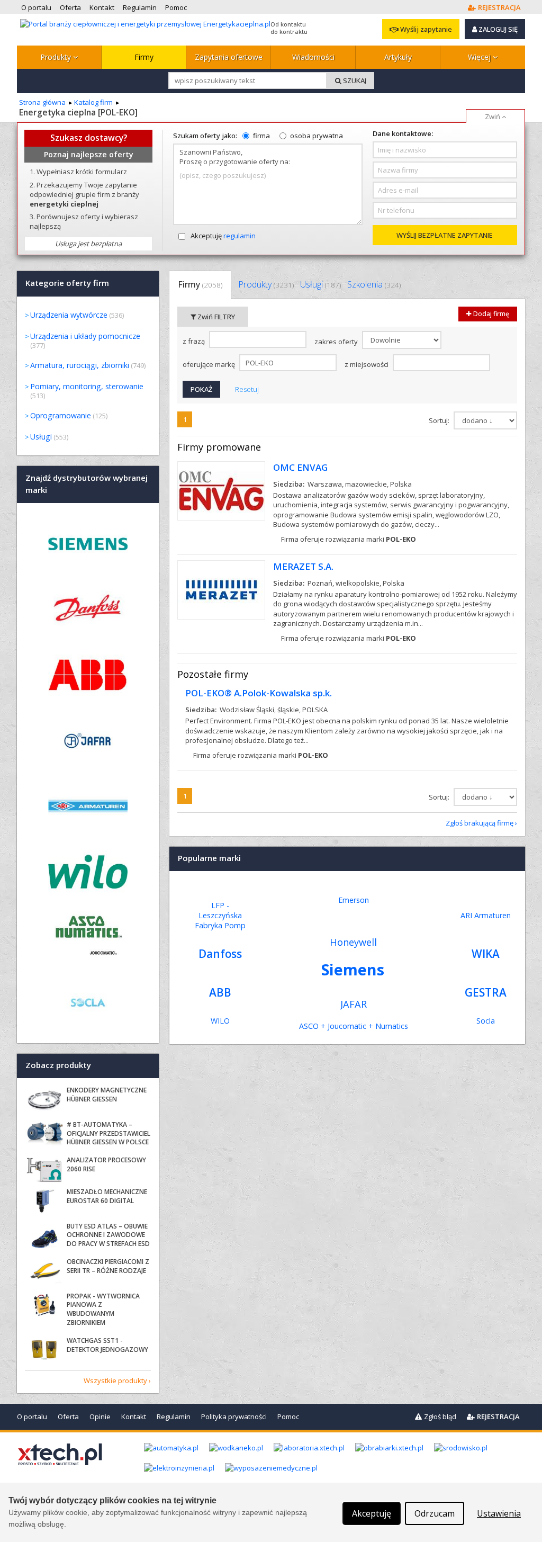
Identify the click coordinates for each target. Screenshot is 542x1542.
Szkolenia (374, 284)
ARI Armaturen (485, 915)
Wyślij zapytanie (425, 29)
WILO (220, 1021)
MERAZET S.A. (303, 566)
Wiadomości (313, 57)
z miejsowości (367, 364)
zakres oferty (336, 341)
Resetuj (247, 389)
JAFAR (353, 1004)
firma (261, 135)
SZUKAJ (353, 80)
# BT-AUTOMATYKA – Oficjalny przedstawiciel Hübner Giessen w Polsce (108, 1133)
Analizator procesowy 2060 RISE (106, 1164)
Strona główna (42, 102)
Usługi (320, 284)
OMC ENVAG (300, 467)
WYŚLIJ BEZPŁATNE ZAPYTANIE (444, 235)
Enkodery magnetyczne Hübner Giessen (107, 1095)
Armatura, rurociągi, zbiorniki (79, 365)
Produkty (56, 57)
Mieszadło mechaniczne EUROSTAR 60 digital (107, 1196)
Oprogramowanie (60, 415)
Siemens (352, 969)
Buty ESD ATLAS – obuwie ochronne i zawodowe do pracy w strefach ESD (108, 1235)
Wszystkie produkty (115, 1380)
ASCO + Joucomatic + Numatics (353, 1026)
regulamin (239, 235)
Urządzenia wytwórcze (68, 315)
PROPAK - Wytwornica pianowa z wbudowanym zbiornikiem (103, 1309)
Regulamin (174, 1416)
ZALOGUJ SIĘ (497, 29)
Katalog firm (93, 102)
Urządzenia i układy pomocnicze (85, 336)
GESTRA (486, 992)
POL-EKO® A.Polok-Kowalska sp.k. (258, 693)
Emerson (353, 900)
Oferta (68, 1416)
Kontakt (133, 1416)
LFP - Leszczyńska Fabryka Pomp (220, 915)
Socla (485, 1021)
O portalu (32, 1416)
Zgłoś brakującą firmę (479, 823)
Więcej (480, 57)
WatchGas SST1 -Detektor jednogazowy (107, 1345)
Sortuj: (440, 420)
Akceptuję (223, 235)
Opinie (100, 1416)
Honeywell (353, 942)
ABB (220, 992)
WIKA (486, 953)
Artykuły (398, 57)
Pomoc (288, 1416)
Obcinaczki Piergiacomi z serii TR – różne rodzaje (108, 1266)
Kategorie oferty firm (67, 283)
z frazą (194, 341)
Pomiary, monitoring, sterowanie (86, 386)
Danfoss (220, 953)
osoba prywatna (316, 135)
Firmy (143, 57)
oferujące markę (210, 364)
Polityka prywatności (234, 1416)
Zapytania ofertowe (229, 57)
